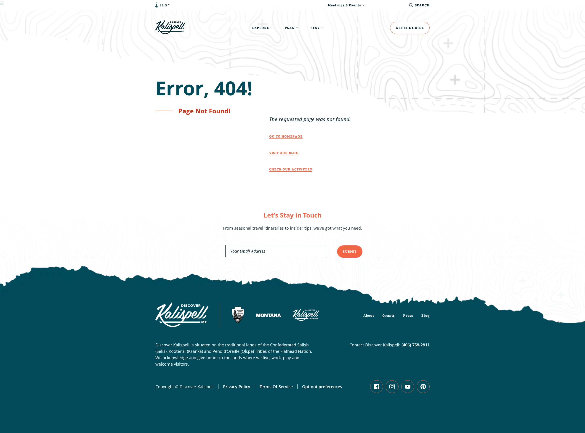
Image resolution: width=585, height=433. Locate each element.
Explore (260, 28)
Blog (425, 315)
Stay (315, 28)
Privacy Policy (236, 386)
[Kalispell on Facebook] (376, 386)
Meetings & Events (344, 5)
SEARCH (422, 5)
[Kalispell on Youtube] (407, 386)
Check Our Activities (290, 169)
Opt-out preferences (322, 386)
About (368, 315)
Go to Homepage (286, 136)
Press (408, 315)
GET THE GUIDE (410, 28)
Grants (388, 315)
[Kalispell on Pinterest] (423, 386)
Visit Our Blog (284, 153)
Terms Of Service (276, 386)
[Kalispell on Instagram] (392, 386)
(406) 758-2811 (416, 345)
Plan (290, 28)
